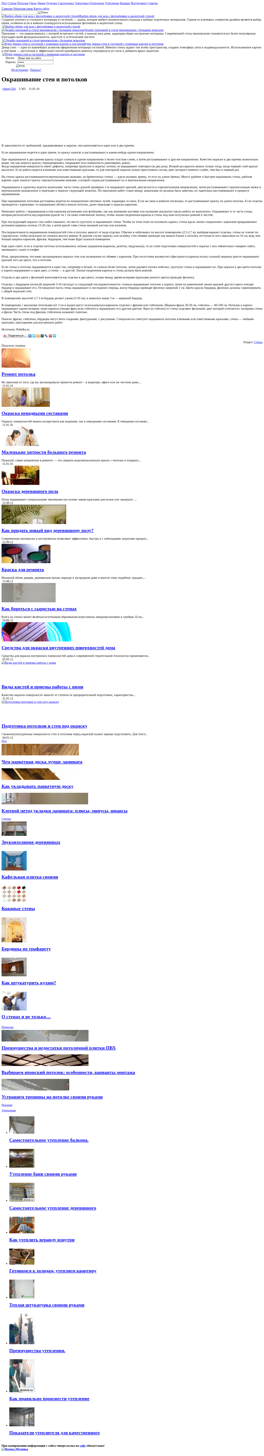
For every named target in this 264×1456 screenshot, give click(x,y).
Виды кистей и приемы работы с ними (42, 686)
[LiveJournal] (46, 335)
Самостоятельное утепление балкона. (49, 1140)
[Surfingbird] (54, 335)
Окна (32, 3)
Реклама (7, 1105)
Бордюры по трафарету (26, 948)
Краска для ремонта (23, 569)
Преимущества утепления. (37, 1350)
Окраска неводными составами (35, 413)
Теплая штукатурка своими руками (46, 1304)
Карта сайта (41, 8)
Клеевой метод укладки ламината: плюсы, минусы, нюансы (65, 810)
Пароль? (35, 70)
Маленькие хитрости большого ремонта (44, 452)
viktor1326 (9, 88)
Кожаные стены (18, 908)
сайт (83, 1445)
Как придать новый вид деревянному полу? (48, 530)
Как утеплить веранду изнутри (42, 1239)
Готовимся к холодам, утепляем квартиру (52, 1270)
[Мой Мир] (42, 335)
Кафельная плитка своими (30, 876)
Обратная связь (23, 8)
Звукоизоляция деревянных (31, 842)
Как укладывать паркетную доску (37, 786)
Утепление (112, 3)
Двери (41, 3)
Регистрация (19, 70)
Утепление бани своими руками (43, 1173)
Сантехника (66, 3)
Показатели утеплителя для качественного (54, 1432)
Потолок (23, 3)
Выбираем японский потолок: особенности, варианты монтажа (68, 1072)
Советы (153, 3)
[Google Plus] (50, 335)
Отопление (96, 3)
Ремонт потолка (18, 374)
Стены (12, 3)
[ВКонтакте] (30, 335)
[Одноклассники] (38, 335)
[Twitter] (34, 335)
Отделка (51, 3)
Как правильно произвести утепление (49, 1398)
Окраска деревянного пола (30, 491)
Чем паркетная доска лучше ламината (42, 761)
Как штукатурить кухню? (29, 982)
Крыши (125, 3)
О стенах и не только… (26, 1016)
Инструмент (139, 3)
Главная (7, 8)
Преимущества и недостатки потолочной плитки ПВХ (59, 1047)
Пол (4, 3)
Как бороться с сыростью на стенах (39, 608)
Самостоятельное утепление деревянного (52, 1207)
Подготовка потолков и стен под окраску (44, 725)
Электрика (82, 3)
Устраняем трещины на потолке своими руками (52, 1096)
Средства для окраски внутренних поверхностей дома (58, 647)
